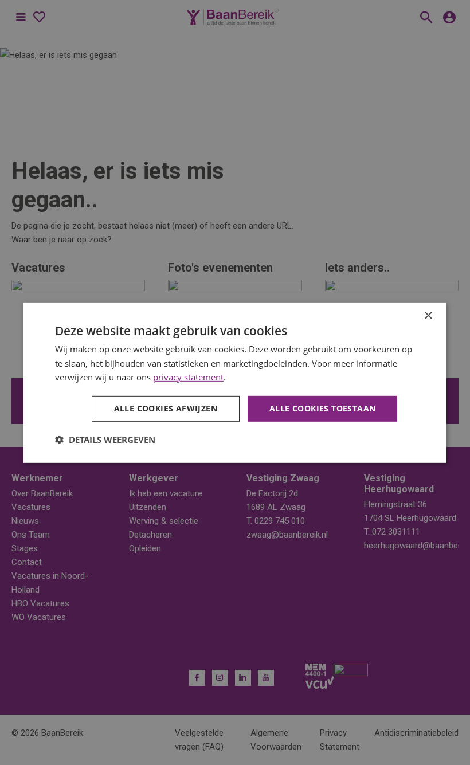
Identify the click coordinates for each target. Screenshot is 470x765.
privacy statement (188, 377)
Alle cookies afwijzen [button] (165, 408)
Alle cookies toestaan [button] (322, 408)
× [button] (428, 315)
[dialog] (234, 382)
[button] (105, 439)
